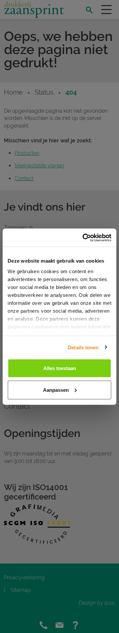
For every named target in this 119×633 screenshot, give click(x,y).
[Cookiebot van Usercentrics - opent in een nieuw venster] (84, 237)
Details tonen (83, 347)
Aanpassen (56, 389)
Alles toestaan (59, 368)
